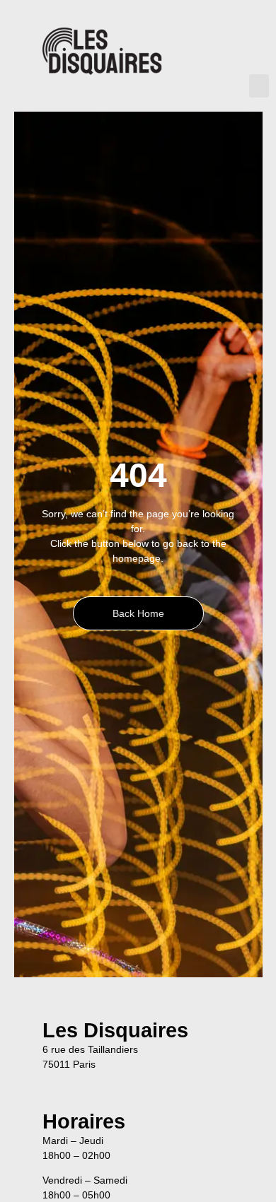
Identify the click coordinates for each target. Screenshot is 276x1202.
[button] (259, 86)
